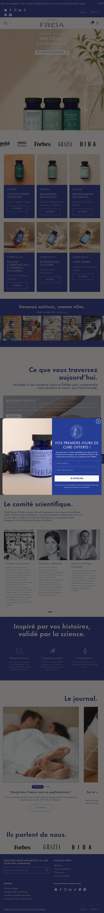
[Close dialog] (98, 421)
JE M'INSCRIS (76, 478)
